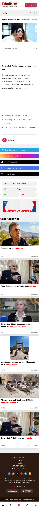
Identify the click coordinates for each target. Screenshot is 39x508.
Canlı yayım (30, 5)
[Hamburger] (3, 505)
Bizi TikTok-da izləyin (12, 162)
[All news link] (35, 505)
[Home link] (19, 505)
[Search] (11, 505)
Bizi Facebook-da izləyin (13, 168)
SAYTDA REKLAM (19, 466)
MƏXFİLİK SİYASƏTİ (19, 469)
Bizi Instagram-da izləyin (13, 156)
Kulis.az (11, 140)
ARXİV (19, 463)
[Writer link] (27, 505)
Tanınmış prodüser (16, 116)
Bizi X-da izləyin (11, 174)
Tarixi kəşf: (18, 121)
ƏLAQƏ (19, 460)
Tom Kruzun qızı (20, 127)
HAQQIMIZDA (19, 457)
